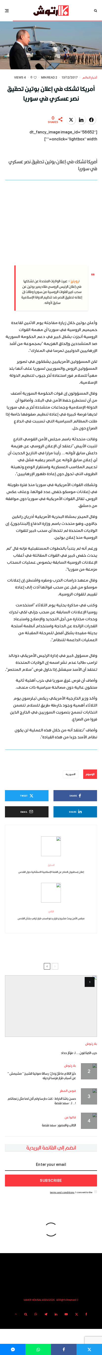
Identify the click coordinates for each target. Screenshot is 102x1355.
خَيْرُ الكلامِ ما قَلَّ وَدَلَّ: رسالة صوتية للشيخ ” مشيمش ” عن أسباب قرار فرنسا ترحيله (41, 1075)
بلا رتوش (91, 1044)
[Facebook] (86, 1314)
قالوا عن (70, 1117)
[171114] (51, 1006)
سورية (70, 774)
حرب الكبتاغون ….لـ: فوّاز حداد (79, 1053)
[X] (76, 1314)
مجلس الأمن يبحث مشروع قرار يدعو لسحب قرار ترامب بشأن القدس (51, 915)
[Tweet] (89, 1349)
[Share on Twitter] (71, 119)
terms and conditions (62, 1192)
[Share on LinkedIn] (81, 119)
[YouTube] (66, 1314)
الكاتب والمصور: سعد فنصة (59, 1125)
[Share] (63, 1349)
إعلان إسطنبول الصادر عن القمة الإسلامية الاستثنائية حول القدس (51, 868)
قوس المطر (68, 1091)
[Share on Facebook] (91, 119)
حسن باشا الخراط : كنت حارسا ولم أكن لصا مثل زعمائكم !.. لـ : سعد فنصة (42, 1100)
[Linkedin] (56, 1314)
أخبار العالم (89, 78)
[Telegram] (46, 1314)
